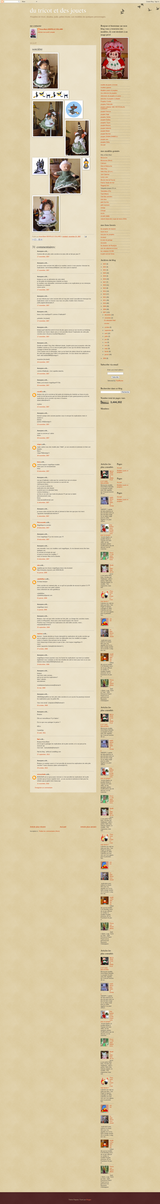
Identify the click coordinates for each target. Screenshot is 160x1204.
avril (106, 345)
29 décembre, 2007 (43, 539)
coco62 (39, 391)
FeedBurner (119, 381)
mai (106, 342)
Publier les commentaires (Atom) (49, 831)
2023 (104, 264)
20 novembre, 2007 (43, 385)
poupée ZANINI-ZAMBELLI (109, 136)
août (106, 333)
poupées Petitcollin (107, 104)
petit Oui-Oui (105, 202)
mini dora (103, 199)
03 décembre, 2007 (43, 471)
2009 (104, 306)
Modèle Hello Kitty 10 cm (112, 568)
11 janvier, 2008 (42, 610)
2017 (104, 282)
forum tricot (104, 232)
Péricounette (41, 522)
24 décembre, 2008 (43, 664)
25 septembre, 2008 (43, 627)
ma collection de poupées (109, 93)
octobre (107, 327)
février (107, 351)
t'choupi (103, 210)
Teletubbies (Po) (106, 191)
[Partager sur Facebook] (39, 239)
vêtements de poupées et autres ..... (112, 96)
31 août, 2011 (41, 733)
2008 (104, 309)
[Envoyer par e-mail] (33, 239)
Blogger (88, 1199)
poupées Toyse (105, 122)
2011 (104, 300)
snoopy (103, 208)
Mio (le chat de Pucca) (108, 180)
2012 (104, 297)
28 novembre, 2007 (43, 438)
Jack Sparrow (105, 174)
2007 (104, 312)
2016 (104, 285)
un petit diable (105, 216)
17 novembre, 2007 (43, 256)
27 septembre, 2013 (43, 754)
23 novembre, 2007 (43, 424)
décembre (108, 315)
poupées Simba (105, 117)
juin (106, 339)
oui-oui (111, 619)
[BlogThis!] (35, 239)
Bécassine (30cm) (106, 160)
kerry (38, 462)
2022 (104, 267)
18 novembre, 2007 (43, 362)
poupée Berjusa (105, 125)
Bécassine (104, 157)
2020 (104, 273)
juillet (106, 336)
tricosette (104, 243)
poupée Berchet (106, 134)
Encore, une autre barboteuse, (112, 556)
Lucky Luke (104, 177)
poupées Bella (105, 142)
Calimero (103, 163)
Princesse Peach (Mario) (112, 683)
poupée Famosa (106, 111)
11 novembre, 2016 (43, 783)
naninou (40, 633)
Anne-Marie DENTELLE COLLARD (51, 29)
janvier (107, 354)
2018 (104, 279)
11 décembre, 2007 (43, 502)
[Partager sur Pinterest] (41, 239)
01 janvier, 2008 (42, 572)
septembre (108, 330)
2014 (104, 291)
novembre (108, 318)
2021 (104, 270)
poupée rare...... (106, 139)
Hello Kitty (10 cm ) (107, 171)
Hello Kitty (104, 169)
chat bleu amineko (106, 196)
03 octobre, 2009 (42, 705)
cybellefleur (41, 579)
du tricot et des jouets (58, 10)
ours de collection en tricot (109, 248)
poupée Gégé (105, 114)
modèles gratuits (106, 87)
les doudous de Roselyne (109, 245)
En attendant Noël (109, 320)
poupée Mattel (105, 131)
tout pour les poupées (107, 234)
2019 (104, 276)
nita (38, 565)
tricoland (103, 237)
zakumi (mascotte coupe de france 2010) (113, 219)
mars (106, 348)
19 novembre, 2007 (43, 373)
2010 (104, 303)
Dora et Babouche (106, 166)
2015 (104, 288)
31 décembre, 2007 (43, 559)
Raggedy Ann (105, 185)
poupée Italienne (106, 128)
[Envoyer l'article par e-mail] (85, 236)
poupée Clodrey (105, 120)
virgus (39, 444)
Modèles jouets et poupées (109, 90)
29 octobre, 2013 (42, 768)
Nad (38, 739)
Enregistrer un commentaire (43, 787)
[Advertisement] (63, 809)
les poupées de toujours (108, 229)
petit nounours (105, 205)
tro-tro (102, 213)
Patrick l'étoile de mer (107, 183)
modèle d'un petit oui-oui (111, 657)
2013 (104, 294)
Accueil (63, 827)
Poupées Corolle (106, 101)
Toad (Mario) (105, 194)
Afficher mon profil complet (46, 32)
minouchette (41, 774)
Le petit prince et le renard (112, 633)
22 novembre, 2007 (43, 407)
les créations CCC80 (107, 251)
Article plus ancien (88, 827)
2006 (104, 358)
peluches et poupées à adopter (110, 99)
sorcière (106, 323)
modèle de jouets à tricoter (109, 85)
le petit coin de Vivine (107, 254)
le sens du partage (106, 240)
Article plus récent (37, 827)
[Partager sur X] (37, 239)
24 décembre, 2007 (43, 528)
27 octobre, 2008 (42, 649)
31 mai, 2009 (41, 688)
